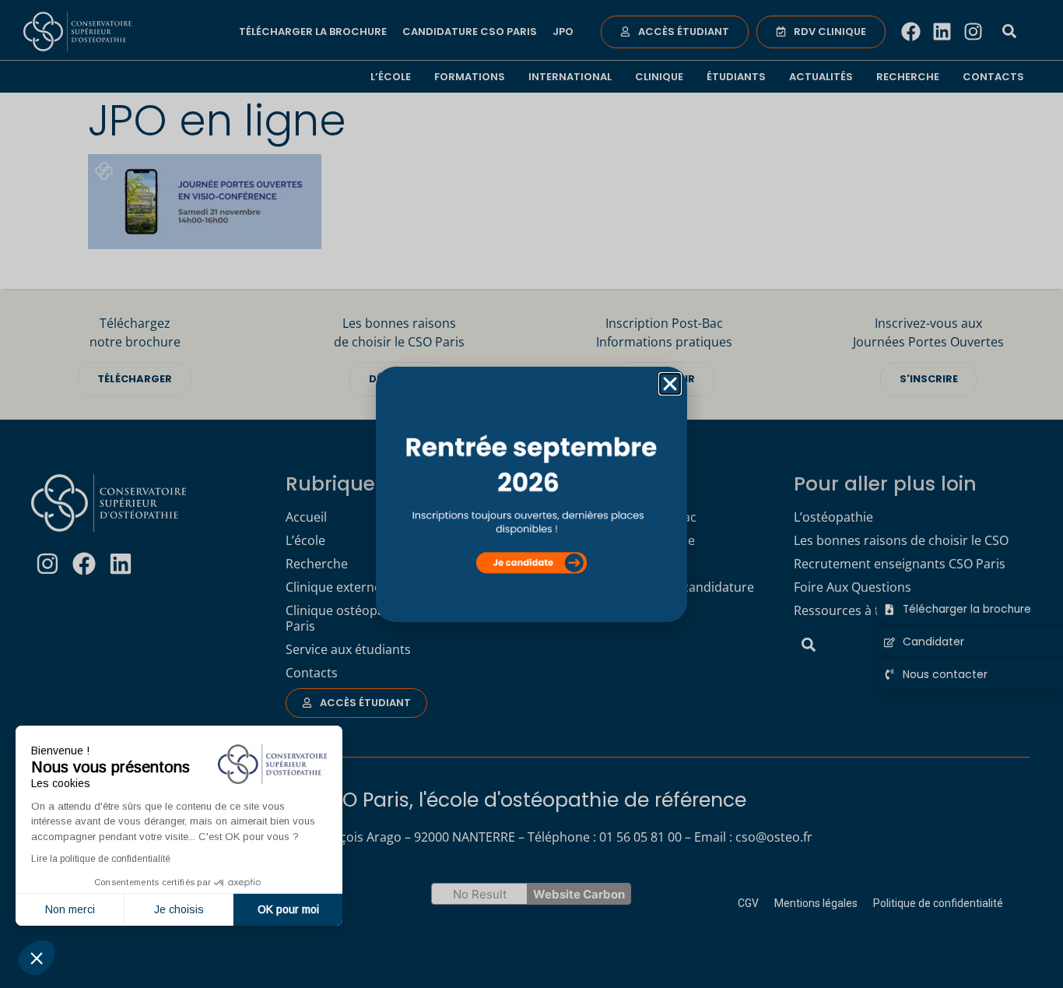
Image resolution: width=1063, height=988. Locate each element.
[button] (36, 957)
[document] (531, 494)
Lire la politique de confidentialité (100, 858)
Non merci (70, 909)
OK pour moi (288, 909)
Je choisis (179, 909)
